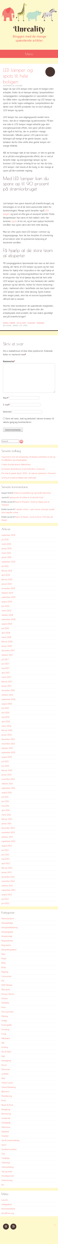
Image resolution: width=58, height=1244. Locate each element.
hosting (4, 1047)
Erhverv (4, 998)
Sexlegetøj (5, 1122)
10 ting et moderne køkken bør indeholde (18, 478)
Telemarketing (7, 1167)
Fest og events (7, 1012)
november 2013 (8, 832)
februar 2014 (6, 819)
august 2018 (6, 624)
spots (14, 221)
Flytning (4, 1016)
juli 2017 (5, 659)
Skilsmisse (5, 1127)
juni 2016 (5, 712)
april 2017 (5, 672)
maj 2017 (5, 668)
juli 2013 (5, 850)
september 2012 (8, 890)
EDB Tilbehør (6, 985)
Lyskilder (31, 323)
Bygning (4, 972)
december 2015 (8, 739)
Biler (3, 954)
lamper (15, 325)
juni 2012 (5, 903)
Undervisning (6, 1180)
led (20, 325)
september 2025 (8, 535)
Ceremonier (6, 976)
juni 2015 (5, 766)
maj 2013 (5, 859)
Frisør (3, 1034)
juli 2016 (5, 708)
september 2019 (8, 597)
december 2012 (8, 877)
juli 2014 (5, 797)
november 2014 (8, 779)
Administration (7, 918)
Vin (2, 1185)
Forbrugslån (6, 1025)
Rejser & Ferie (7, 1105)
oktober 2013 (7, 837)
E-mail (6, 404)
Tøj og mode (6, 1171)
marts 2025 (6, 544)
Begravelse (6, 945)
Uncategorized (7, 1176)
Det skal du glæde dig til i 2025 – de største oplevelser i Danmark (28, 473)
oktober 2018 (7, 615)
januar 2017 (6, 686)
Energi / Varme (9, 323)
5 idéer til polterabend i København (16, 464)
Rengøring (5, 1109)
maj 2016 (5, 717)
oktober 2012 (7, 885)
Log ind (4, 1200)
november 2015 (8, 743)
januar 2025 (6, 548)
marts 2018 (6, 637)
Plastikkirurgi (6, 1096)
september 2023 (8, 561)
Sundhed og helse (9, 1149)
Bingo (3, 958)
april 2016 (5, 721)
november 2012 (8, 881)
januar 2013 (6, 872)
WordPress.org (7, 1213)
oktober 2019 (7, 593)
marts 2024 (6, 553)
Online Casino (7, 1083)
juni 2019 (5, 606)
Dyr (2, 980)
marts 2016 (6, 726)
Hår (2, 1043)
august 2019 (6, 601)
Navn (5, 397)
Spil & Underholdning (10, 1140)
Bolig (3, 967)
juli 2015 (5, 761)
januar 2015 (6, 774)
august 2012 (6, 894)
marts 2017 (6, 677)
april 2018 (5, 633)
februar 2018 (6, 641)
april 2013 (5, 863)
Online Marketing (8, 1087)
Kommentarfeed (8, 1209)
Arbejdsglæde (7, 932)
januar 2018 (6, 646)
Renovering (6, 1114)
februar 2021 (6, 570)
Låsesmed (5, 1069)
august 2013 (6, 845)
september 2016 (8, 699)
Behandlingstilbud (8, 949)
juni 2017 (5, 664)
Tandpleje (5, 1158)
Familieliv (5, 1003)
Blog (3, 963)
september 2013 (8, 841)
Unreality (29, 29)
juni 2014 (5, 801)
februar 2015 (6, 770)
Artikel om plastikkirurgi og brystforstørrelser (32, 493)
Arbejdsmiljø (6, 936)
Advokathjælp (7, 923)
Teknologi (40, 323)
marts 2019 (6, 610)
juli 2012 (5, 899)
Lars (20, 86)
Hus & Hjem (21, 323)
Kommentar (9, 361)
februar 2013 (6, 868)
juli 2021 (5, 566)
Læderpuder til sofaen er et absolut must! (26, 497)
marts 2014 (6, 814)
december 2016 (8, 690)
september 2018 (8, 619)
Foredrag (5, 1029)
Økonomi (5, 1091)
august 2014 (6, 792)
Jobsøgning (6, 1060)
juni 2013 (5, 854)
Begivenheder (7, 940)
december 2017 (8, 650)
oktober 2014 (7, 783)
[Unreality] (29, 12)
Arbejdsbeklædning (9, 927)
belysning (7, 325)
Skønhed (5, 1131)
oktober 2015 (7, 748)
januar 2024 (6, 557)
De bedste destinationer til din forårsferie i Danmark (23, 469)
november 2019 (8, 588)
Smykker (5, 1136)
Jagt (3, 1056)
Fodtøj (4, 1020)
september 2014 (8, 788)
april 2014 (5, 810)
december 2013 (8, 828)
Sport (3, 1145)
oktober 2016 (7, 695)
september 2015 (8, 752)
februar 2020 (6, 579)
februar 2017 (6, 681)
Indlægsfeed (6, 1204)
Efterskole (5, 989)
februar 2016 (6, 730)
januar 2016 (6, 735)
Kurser (4, 1065)
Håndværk (5, 1038)
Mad (3, 1078)
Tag (3, 1153)
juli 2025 (5, 539)
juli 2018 (5, 628)
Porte (3, 1100)
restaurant (5, 1118)
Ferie (3, 1007)
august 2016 (6, 704)
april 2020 (5, 575)
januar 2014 (6, 823)
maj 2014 (5, 806)
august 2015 (6, 757)
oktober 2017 (7, 655)
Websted (7, 411)
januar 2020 (6, 584)
